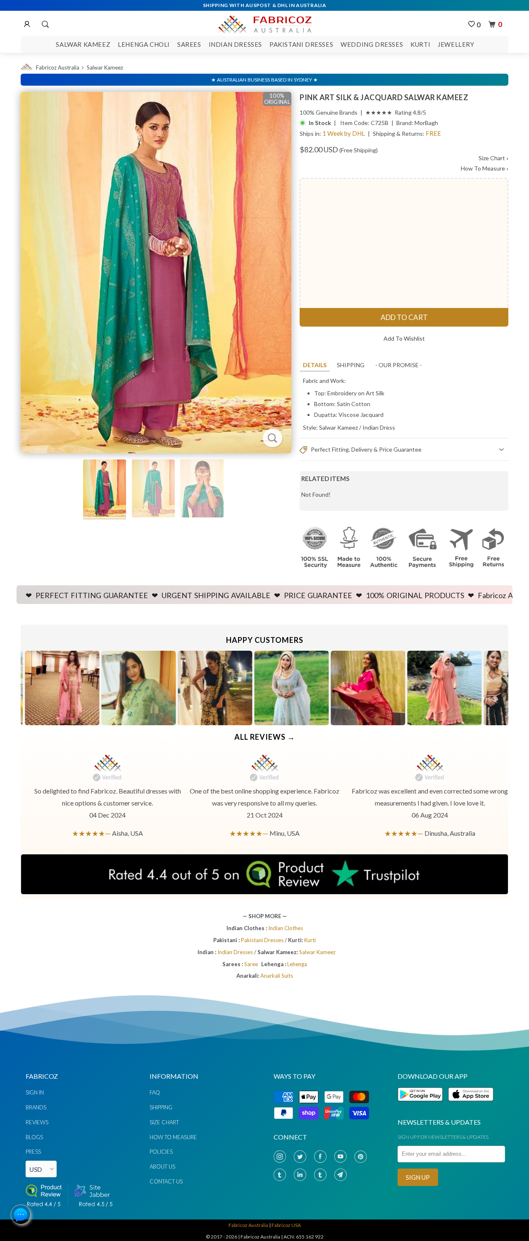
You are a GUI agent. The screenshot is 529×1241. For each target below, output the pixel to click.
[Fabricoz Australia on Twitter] (301, 1156)
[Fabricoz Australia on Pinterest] (362, 1156)
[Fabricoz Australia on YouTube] (342, 1156)
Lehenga (297, 964)
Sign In (35, 1092)
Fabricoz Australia (57, 67)
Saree (251, 964)
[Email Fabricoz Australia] (342, 1175)
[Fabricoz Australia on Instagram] (281, 1156)
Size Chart (493, 157)
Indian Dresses (235, 44)
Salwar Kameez (83, 44)
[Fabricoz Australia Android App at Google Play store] (422, 1106)
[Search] (44, 24)
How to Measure (173, 1137)
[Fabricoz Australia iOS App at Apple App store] (470, 1106)
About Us (162, 1166)
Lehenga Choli (144, 44)
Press (33, 1151)
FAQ (155, 1092)
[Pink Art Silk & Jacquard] (156, 272)
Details (314, 364)
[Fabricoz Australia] (264, 23)
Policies (161, 1151)
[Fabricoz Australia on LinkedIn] (301, 1175)
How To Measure (484, 168)
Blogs (34, 1137)
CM (292, 409)
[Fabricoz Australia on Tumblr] (281, 1175)
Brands (36, 1107)
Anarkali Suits (276, 975)
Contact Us (166, 1181)
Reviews (37, 1122)
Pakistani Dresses (301, 44)
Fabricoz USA (286, 1225)
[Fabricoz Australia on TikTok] (321, 1175)
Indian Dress (378, 427)
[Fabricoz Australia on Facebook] (321, 1156)
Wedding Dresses (372, 44)
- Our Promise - (398, 364)
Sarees (189, 44)
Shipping (351, 364)
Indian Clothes (285, 928)
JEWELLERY (456, 44)
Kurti (420, 44)
